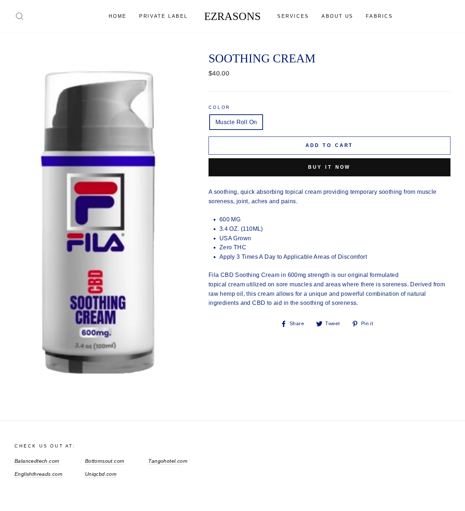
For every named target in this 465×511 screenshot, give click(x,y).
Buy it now (329, 167)
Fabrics (379, 16)
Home (117, 16)
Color (220, 107)
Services (293, 16)
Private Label (163, 16)
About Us (337, 16)
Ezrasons (232, 16)
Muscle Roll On (236, 122)
